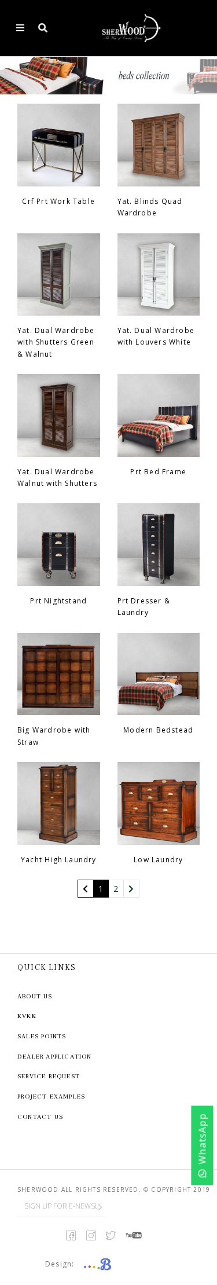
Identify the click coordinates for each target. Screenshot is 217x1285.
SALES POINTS (41, 1036)
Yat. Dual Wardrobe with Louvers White (156, 336)
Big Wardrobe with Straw (53, 735)
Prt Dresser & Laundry (144, 606)
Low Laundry (158, 860)
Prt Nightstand (58, 601)
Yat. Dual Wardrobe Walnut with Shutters (57, 477)
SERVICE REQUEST (48, 1076)
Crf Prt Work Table (58, 201)
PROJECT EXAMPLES (51, 1096)
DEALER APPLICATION (54, 1056)
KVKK (26, 1016)
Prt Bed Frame (158, 472)
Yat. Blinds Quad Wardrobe (150, 207)
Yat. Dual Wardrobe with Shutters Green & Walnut (56, 342)
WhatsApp (202, 1139)
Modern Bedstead (158, 730)
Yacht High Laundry (59, 860)
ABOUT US (35, 996)
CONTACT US (40, 1116)
